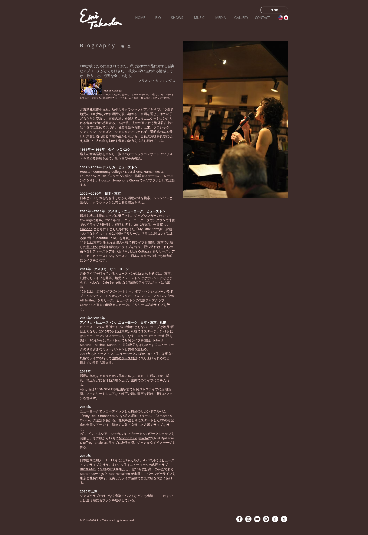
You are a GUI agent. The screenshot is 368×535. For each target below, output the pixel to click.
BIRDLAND (88, 469)
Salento (142, 273)
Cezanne (86, 304)
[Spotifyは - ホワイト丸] (266, 519)
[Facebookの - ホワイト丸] (239, 519)
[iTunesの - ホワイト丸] (275, 519)
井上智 (91, 247)
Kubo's (94, 282)
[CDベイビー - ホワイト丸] (284, 519)
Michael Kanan (105, 344)
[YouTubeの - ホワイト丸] (257, 519)
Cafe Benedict (112, 282)
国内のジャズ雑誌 (124, 358)
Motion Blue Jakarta (133, 438)
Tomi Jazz (114, 340)
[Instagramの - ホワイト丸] (248, 519)
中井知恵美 (127, 344)
